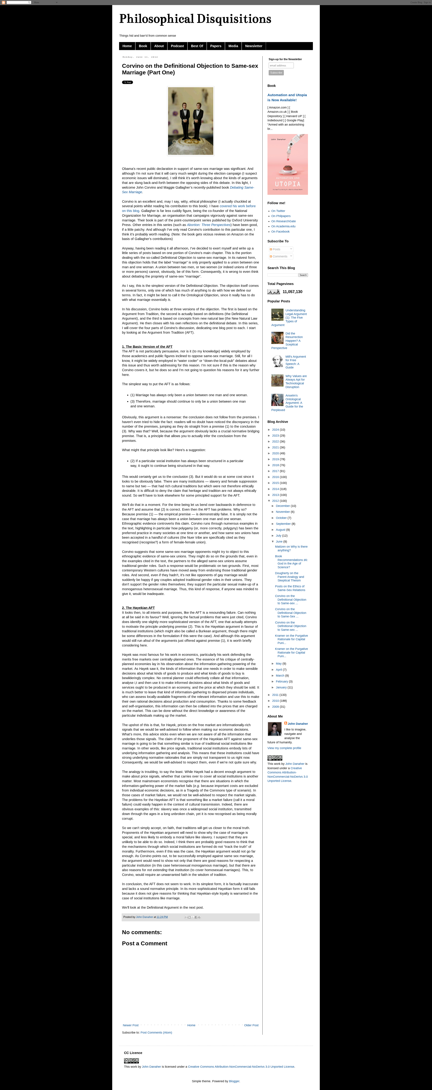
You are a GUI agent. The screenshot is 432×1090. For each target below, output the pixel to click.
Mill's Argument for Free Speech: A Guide (296, 362)
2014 (276, 489)
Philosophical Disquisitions (195, 18)
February (282, 681)
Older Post (251, 1025)
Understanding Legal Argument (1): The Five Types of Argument (289, 318)
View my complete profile (284, 748)
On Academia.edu (283, 226)
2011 (275, 695)
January (282, 687)
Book (143, 46)
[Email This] (186, 917)
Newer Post (131, 1025)
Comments (279, 256)
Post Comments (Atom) (156, 1032)
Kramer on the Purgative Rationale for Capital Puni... (291, 639)
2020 (276, 453)
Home (127, 46)
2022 (276, 441)
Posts (276, 249)
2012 (276, 500)
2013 (276, 495)
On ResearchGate (283, 221)
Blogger (234, 1081)
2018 (276, 465)
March (280, 675)
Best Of (197, 46)
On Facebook (280, 231)
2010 (276, 700)
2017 (276, 471)
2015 (276, 483)
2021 (276, 447)
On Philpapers (281, 216)
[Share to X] (192, 917)
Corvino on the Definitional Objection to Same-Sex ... (290, 612)
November (283, 511)
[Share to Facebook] (196, 917)
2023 (276, 435)
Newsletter (253, 46)
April (279, 669)
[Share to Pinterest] (199, 917)
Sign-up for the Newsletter (285, 59)
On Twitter (278, 211)
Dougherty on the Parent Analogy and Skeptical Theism (289, 576)
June (279, 541)
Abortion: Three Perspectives (209, 225)
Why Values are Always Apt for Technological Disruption (296, 381)
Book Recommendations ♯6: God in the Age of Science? (291, 562)
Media (233, 46)
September (284, 523)
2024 (276, 429)
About (159, 46)
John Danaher (298, 723)
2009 (276, 706)
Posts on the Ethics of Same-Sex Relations (290, 588)
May (279, 663)
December (283, 506)
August (281, 529)
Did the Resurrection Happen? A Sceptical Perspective (287, 341)
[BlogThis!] (189, 917)
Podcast (177, 46)
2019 (276, 459)
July (279, 535)
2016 (276, 477)
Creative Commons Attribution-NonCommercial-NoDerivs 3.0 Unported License (241, 1066)
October (282, 518)
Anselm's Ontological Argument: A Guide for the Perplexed (287, 403)
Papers (215, 46)
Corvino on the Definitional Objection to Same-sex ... (290, 599)
